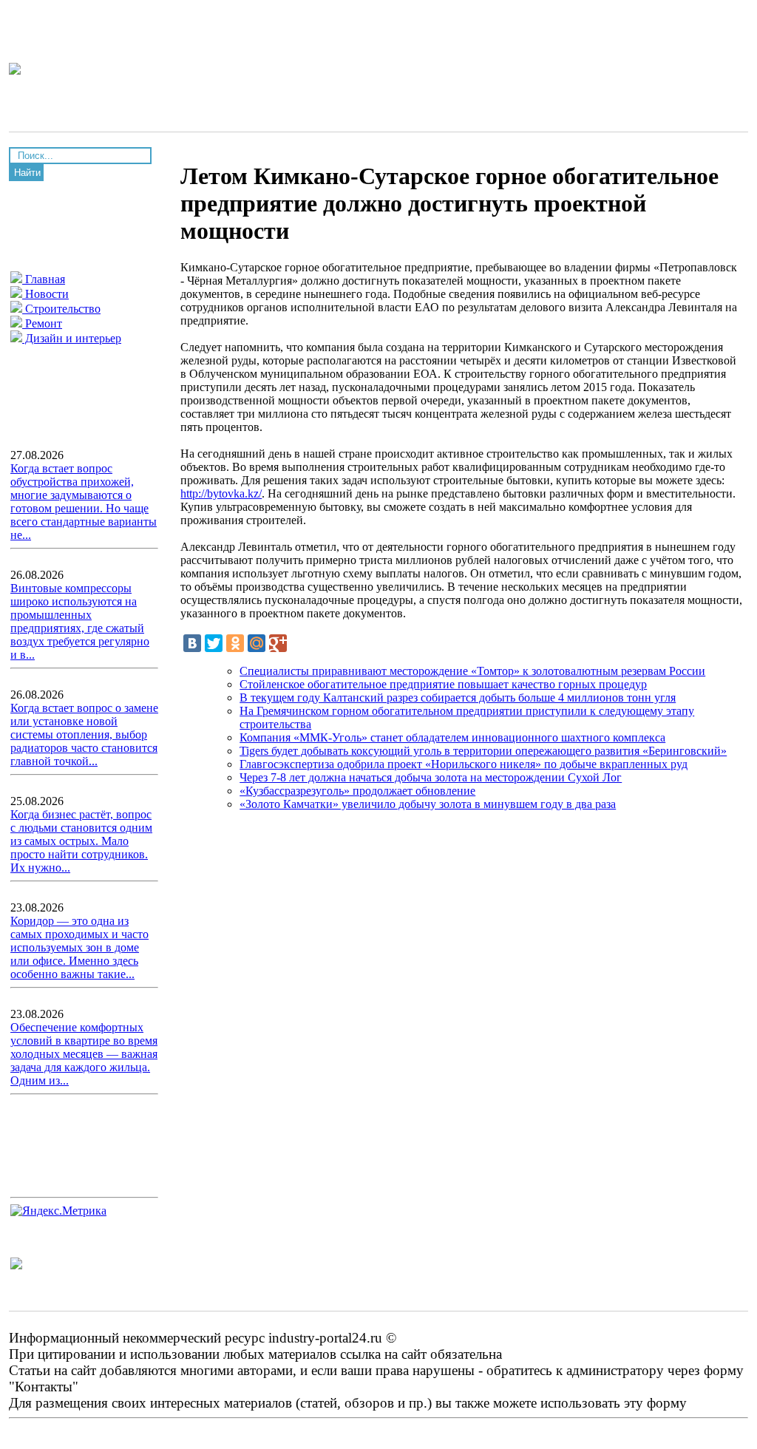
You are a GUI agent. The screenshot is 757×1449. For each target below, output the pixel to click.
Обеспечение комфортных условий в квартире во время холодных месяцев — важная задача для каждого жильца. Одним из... (83, 1054)
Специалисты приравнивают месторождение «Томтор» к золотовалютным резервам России (472, 671)
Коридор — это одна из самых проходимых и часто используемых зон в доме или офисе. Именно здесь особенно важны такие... (79, 947)
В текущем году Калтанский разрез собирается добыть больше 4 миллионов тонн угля (458, 697)
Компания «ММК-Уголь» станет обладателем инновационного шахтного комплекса (452, 737)
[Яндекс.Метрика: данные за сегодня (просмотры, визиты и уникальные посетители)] (58, 1211)
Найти (27, 172)
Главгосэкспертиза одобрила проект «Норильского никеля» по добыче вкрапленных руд (464, 764)
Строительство (61, 308)
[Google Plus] (278, 643)
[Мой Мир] (256, 643)
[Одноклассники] (235, 643)
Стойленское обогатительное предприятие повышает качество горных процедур (443, 684)
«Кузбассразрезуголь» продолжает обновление (357, 790)
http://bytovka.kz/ (221, 493)
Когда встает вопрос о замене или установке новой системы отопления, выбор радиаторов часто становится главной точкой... (84, 734)
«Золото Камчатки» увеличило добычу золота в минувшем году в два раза (428, 804)
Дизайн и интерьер (71, 338)
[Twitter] (214, 643)
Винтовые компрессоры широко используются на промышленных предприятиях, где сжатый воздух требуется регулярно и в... (79, 621)
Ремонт (42, 323)
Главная (43, 279)
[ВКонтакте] (192, 643)
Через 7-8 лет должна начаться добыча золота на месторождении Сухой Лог (431, 777)
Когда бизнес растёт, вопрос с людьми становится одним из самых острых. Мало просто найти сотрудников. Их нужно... (81, 841)
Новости (45, 294)
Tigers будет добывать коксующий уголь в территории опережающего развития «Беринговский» (483, 750)
